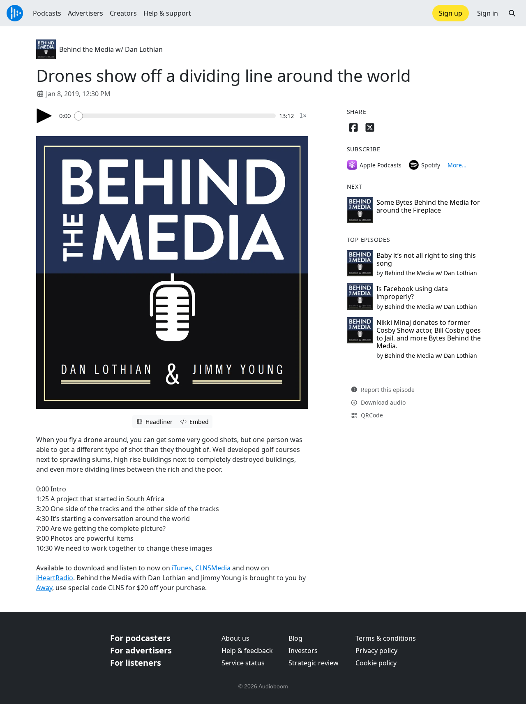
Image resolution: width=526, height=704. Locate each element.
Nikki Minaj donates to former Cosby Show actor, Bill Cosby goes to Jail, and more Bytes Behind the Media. (428, 334)
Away (44, 587)
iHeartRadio (54, 577)
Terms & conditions (385, 638)
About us (235, 638)
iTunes (182, 567)
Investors (303, 650)
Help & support (167, 13)
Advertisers (85, 13)
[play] (44, 116)
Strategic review (313, 662)
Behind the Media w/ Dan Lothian (111, 49)
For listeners (135, 662)
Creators (123, 13)
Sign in (487, 13)
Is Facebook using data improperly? (412, 292)
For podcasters (140, 638)
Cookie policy (376, 662)
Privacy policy (376, 650)
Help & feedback (247, 650)
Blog (295, 638)
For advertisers (141, 650)
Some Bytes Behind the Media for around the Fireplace (428, 206)
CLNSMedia (213, 567)
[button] (512, 13)
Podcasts (47, 13)
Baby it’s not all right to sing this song (426, 259)
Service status (243, 662)
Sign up (450, 13)
